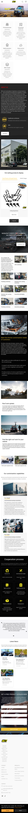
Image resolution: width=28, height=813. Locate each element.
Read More (5, 133)
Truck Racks (17, 778)
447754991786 (6, 792)
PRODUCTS (4, 772)
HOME (2, 767)
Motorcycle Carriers (19, 775)
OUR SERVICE (8, 244)
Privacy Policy (18, 807)
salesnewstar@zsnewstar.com (8, 789)
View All (14, 220)
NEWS (2, 776)
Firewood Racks (18, 780)
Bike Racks (17, 773)
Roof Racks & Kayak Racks (19, 768)
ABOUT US (3, 769)
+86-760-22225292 (7, 786)
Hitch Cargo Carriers (19, 771)
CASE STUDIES (4, 774)
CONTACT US (21, 244)
